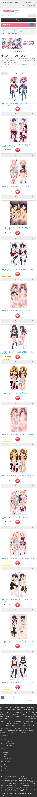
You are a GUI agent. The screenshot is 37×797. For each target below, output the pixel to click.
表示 (22, 73)
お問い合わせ (4, 748)
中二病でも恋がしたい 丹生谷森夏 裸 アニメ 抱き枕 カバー (17, 435)
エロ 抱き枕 (4, 755)
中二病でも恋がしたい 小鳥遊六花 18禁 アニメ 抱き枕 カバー (18, 600)
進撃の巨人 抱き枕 (5, 762)
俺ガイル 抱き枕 (5, 760)
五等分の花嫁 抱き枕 (6, 758)
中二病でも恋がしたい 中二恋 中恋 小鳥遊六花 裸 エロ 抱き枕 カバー (18, 228)
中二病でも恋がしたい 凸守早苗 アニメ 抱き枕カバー (18, 558)
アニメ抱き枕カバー (9, 782)
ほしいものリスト (5, 770)
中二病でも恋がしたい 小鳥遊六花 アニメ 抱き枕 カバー (17, 641)
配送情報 (3, 740)
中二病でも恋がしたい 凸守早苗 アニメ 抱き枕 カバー (17, 517)
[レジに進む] (34, 5)
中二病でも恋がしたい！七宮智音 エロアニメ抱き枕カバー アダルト (18, 104)
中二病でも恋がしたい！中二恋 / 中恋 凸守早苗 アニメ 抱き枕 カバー (18, 187)
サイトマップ (4, 750)
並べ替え (4, 73)
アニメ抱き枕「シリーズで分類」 (16, 30)
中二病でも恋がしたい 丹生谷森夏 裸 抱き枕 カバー (17, 475)
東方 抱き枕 (4, 756)
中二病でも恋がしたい (8, 32)
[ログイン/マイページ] (27, 5)
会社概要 (3, 738)
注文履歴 (3, 768)
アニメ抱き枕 (25, 787)
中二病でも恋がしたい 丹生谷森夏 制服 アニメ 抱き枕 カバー (17, 352)
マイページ (4, 766)
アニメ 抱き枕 (4, 778)
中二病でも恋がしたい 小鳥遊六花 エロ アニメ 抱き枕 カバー (17, 683)
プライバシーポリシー (6, 741)
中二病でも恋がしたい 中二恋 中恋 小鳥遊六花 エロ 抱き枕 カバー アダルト (17, 145)
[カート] (31, 5)
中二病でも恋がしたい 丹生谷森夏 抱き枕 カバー (17, 393)
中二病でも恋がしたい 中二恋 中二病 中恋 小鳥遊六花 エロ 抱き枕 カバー (17, 270)
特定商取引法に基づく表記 (7, 743)
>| (11, 697)
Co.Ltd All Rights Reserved (19, 793)
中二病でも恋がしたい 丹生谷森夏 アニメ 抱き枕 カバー (17, 311)
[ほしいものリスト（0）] (29, 5)
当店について (4, 735)
